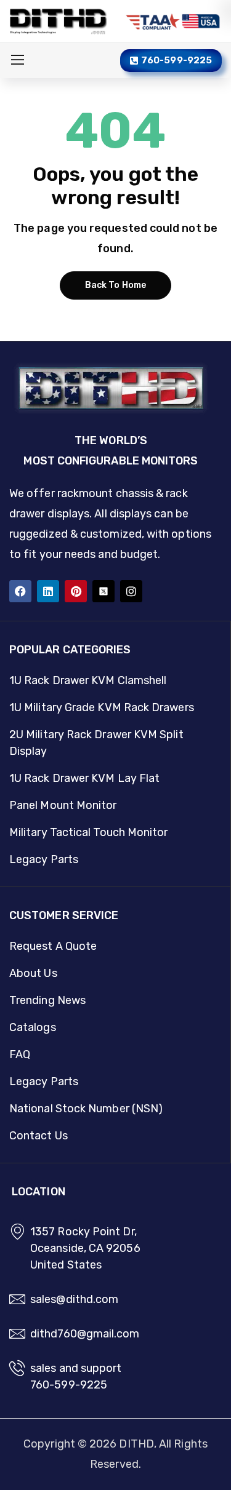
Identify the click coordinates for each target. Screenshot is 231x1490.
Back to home (115, 285)
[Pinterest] (76, 591)
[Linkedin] (48, 591)
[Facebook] (20, 591)
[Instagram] (131, 591)
